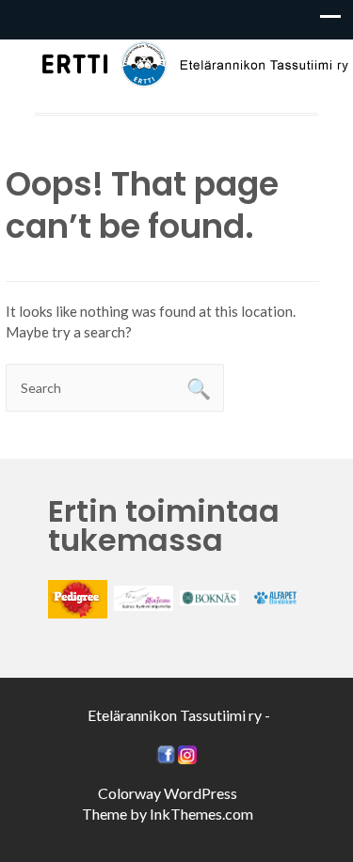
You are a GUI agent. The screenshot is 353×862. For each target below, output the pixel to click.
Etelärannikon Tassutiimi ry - (179, 715)
